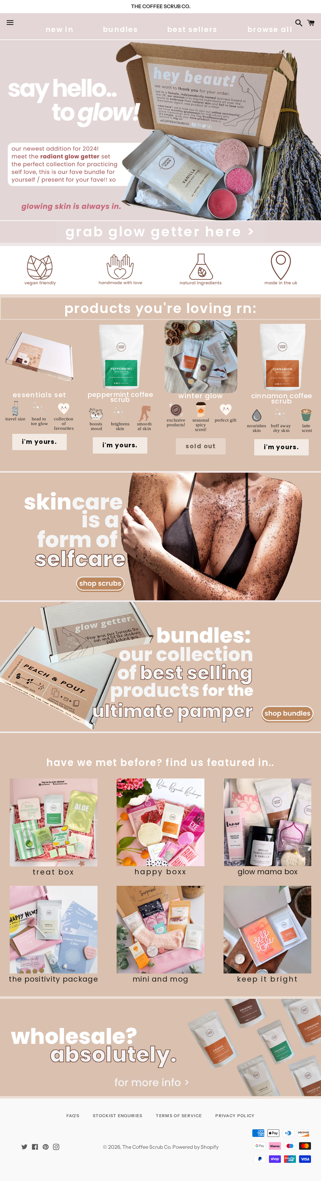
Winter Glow (200, 397)
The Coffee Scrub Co (146, 1147)
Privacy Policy (235, 1115)
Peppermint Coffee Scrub (120, 398)
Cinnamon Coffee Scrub (281, 399)
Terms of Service (179, 1115)
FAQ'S (73, 1115)
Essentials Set (39, 396)
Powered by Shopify (195, 1147)
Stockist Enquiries (117, 1115)
